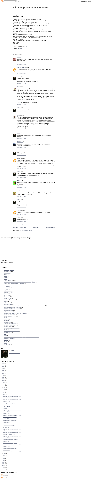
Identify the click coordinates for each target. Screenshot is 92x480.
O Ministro (20, 142)
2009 (3, 463)
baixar (5, 276)
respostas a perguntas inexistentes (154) (12, 451)
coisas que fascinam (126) (9, 434)
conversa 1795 (18, 16)
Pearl (18, 180)
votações (6, 340)
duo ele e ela (7, 296)
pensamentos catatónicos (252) (10, 420)
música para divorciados (9, 314)
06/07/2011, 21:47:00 (21, 214)
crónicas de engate (8, 290)
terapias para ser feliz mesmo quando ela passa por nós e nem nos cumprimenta (21, 336)
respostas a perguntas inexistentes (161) (12, 404)
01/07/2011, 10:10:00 (21, 155)
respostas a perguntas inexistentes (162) (12, 399)
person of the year (8, 326)
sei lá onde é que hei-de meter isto (11, 331)
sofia (5, 334)
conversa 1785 (6, 449)
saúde (5, 329)
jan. (4, 460)
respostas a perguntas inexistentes (11, 328)
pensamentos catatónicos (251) (10, 448)
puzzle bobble (6, 427)
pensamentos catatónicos (9, 325)
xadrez (5, 343)
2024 (3, 363)
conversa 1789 (6, 423)
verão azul (5, 430)
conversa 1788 (6, 437)
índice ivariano (7, 302)
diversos (6, 293)
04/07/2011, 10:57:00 (21, 187)
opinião (5, 319)
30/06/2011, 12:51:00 (21, 111)
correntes (6, 289)
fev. (4, 458)
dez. (4, 384)
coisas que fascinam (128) (9, 403)
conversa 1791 (6, 418)
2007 (3, 467)
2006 (3, 469)
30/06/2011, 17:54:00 (21, 147)
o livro (5, 317)
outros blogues (7, 322)
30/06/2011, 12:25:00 (21, 104)
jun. (4, 394)
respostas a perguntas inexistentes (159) (12, 415)
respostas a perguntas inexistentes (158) (12, 429)
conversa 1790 (6, 422)
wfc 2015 (6, 341)
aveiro (5, 274)
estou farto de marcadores (10, 299)
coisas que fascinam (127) (9, 425)
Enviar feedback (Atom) (26, 230)
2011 (3, 382)
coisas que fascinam (8, 280)
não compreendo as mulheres (30, 7)
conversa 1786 (6, 446)
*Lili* (18, 86)
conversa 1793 (6, 411)
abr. (4, 455)
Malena (19, 57)
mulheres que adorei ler (9, 311)
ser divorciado (7, 332)
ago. (4, 391)
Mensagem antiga (50, 227)
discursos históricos (8, 292)
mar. (4, 456)
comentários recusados (9, 284)
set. (4, 389)
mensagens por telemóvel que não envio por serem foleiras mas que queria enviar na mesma (24, 305)
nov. (4, 385)
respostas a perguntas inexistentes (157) (12, 432)
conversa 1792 (6, 413)
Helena (19, 210)
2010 (3, 462)
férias (5, 301)
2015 (3, 375)
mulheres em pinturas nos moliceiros (12, 308)
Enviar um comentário (19, 225)
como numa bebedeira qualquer (10, 443)
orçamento (6, 320)
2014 (3, 377)
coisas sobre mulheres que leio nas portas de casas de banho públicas (19, 281)
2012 (3, 380)
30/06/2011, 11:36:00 (21, 83)
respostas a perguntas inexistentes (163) (12, 396)
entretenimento (7, 298)
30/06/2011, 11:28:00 (21, 73)
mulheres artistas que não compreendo (12, 307)
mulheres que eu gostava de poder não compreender (15, 313)
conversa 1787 (6, 441)
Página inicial (36, 227)
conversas (20, 48)
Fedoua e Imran (6, 406)
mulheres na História (8, 310)
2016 (3, 373)
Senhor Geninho (21, 67)
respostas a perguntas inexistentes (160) (12, 410)
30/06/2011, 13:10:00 (21, 138)
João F (19, 158)
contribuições (7, 286)
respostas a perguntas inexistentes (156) (12, 436)
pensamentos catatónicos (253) (10, 417)
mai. (4, 453)
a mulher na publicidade (9, 270)
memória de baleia (8, 304)
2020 (3, 366)
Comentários (5, 477)
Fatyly (18, 190)
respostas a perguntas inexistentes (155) (12, 444)
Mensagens (5, 475)
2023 (3, 364)
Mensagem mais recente (19, 227)
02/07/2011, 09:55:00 (21, 168)
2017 (3, 371)
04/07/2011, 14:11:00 (21, 206)
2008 (3, 465)
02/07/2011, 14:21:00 (21, 177)
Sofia (18, 115)
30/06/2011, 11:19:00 (21, 64)
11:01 (25, 46)
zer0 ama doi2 (7, 344)
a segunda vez (7, 271)
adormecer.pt (7, 273)
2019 (3, 368)
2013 (3, 378)
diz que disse (7, 295)
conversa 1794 (6, 401)
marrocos (5, 408)
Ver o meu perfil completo (14, 353)
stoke (5, 335)
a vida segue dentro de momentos (10, 439)
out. (4, 387)
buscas (5, 279)
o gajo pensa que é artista (9, 316)
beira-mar (6, 277)
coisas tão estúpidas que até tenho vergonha (14, 283)
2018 (3, 370)
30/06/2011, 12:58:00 (21, 129)
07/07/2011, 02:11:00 (21, 221)
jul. (4, 392)
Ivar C (18, 76)
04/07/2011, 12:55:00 (21, 196)
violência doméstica (8, 338)
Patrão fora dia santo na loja (10, 323)
